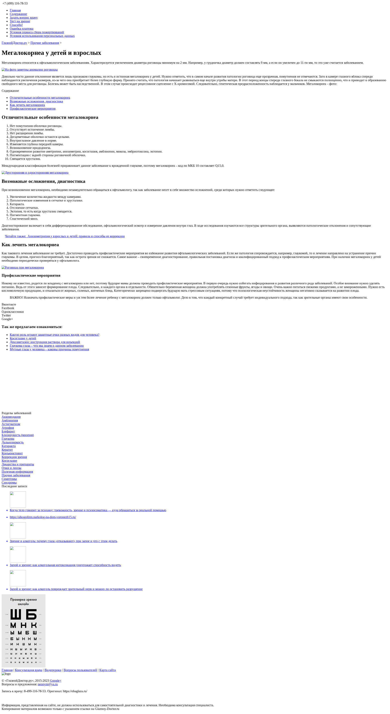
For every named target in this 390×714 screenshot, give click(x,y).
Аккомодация (11, 416)
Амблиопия (10, 420)
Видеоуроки (52, 670)
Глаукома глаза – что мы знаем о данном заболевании (47, 345)
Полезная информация (17, 471)
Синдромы (9, 482)
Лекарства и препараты (18, 464)
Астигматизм (11, 424)
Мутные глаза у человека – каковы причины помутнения (49, 349)
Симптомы (9, 479)
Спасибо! (16, 25)
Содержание (18, 14)
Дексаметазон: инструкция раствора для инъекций (45, 342)
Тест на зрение (20, 21)
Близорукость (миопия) (18, 435)
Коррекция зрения (14, 457)
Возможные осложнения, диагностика (36, 101)
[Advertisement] (123, 382)
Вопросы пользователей (80, 670)
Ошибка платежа (21, 28)
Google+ (55, 680)
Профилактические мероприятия (32, 108)
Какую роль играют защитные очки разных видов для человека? (54, 334)
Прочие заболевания (44, 42)
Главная (15, 10)
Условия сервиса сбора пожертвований (37, 32)
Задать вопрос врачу (24, 17)
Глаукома (8, 438)
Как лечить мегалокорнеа (27, 105)
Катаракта (9, 446)
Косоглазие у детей (23, 338)
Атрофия (8, 427)
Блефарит (8, 431)
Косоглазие (9, 460)
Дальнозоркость (13, 442)
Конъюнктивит (12, 453)
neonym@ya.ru (48, 684)
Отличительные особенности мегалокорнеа (40, 97)
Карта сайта (107, 670)
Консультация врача (28, 670)
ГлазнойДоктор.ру (14, 42)
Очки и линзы (11, 468)
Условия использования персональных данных (42, 36)
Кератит (7, 449)
